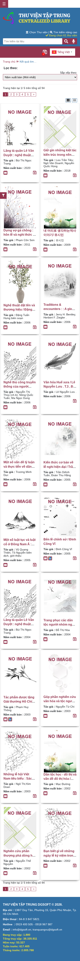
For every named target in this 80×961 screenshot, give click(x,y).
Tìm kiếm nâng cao (65, 32)
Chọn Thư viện (38, 32)
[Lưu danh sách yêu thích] (35, 173)
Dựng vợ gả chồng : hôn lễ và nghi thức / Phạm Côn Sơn (18, 235)
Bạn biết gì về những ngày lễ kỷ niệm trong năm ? (59, 855)
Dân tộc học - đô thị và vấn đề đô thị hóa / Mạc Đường (60, 779)
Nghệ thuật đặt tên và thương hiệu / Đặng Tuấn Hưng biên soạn (19, 310)
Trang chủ (9, 61)
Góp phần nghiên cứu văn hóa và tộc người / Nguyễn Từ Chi (60, 701)
